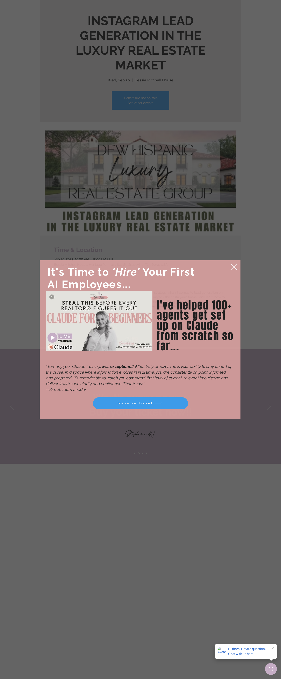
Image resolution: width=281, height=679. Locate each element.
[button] (234, 267)
